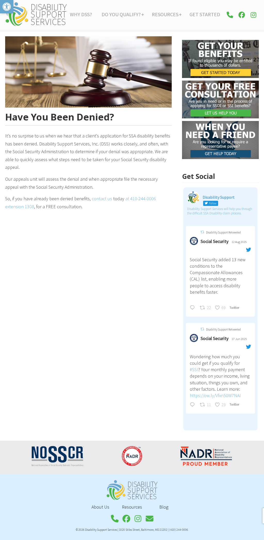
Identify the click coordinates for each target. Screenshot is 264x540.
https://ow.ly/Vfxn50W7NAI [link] (215, 395)
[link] (6, 6)
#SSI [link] (194, 369)
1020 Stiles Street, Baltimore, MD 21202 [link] (143, 530)
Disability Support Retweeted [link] (223, 232)
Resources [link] (132, 507)
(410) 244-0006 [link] (178, 530)
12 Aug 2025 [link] (239, 242)
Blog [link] (163, 507)
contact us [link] (102, 199)
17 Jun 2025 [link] (239, 339)
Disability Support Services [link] (36, 14)
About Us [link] (100, 507)
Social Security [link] (214, 241)
